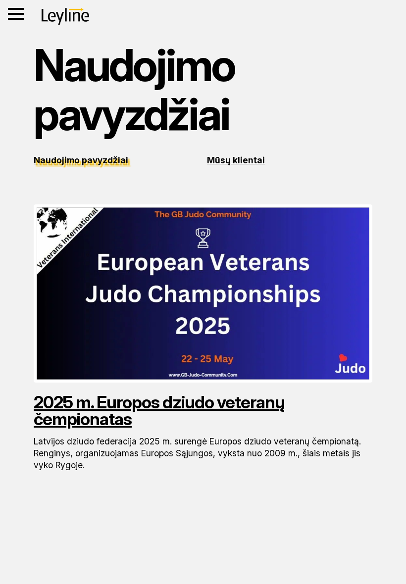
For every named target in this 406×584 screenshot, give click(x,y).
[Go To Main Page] (65, 16)
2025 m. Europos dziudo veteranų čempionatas (159, 410)
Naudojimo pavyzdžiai (81, 160)
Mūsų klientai (236, 160)
